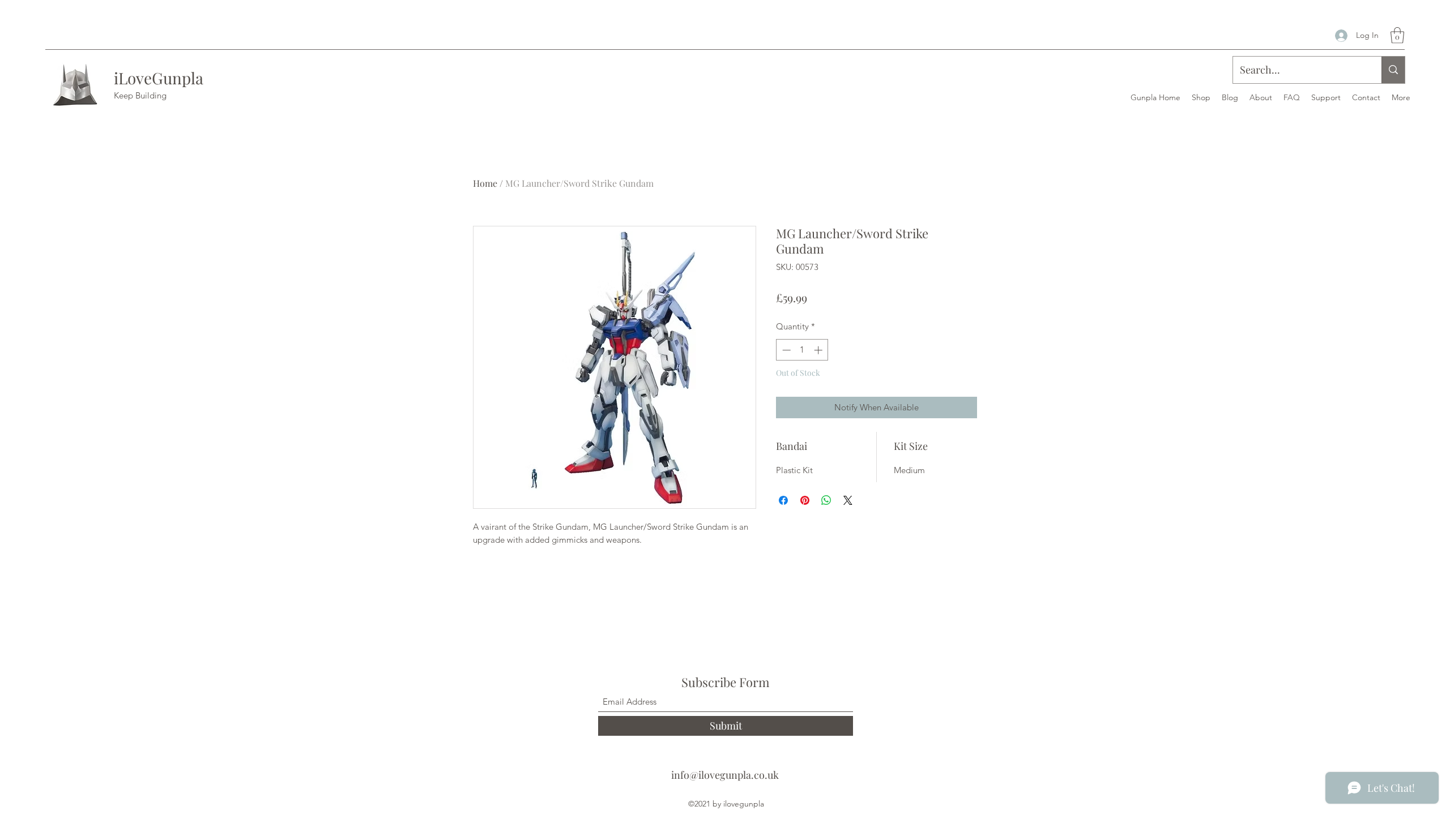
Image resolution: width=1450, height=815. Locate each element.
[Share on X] (848, 500)
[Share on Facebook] (783, 500)
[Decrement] (785, 350)
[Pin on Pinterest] (805, 500)
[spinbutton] (802, 350)
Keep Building (140, 95)
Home (485, 183)
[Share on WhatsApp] (826, 500)
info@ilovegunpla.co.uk (725, 775)
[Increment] (819, 350)
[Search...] (1393, 70)
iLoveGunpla (158, 77)
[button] (1397, 35)
